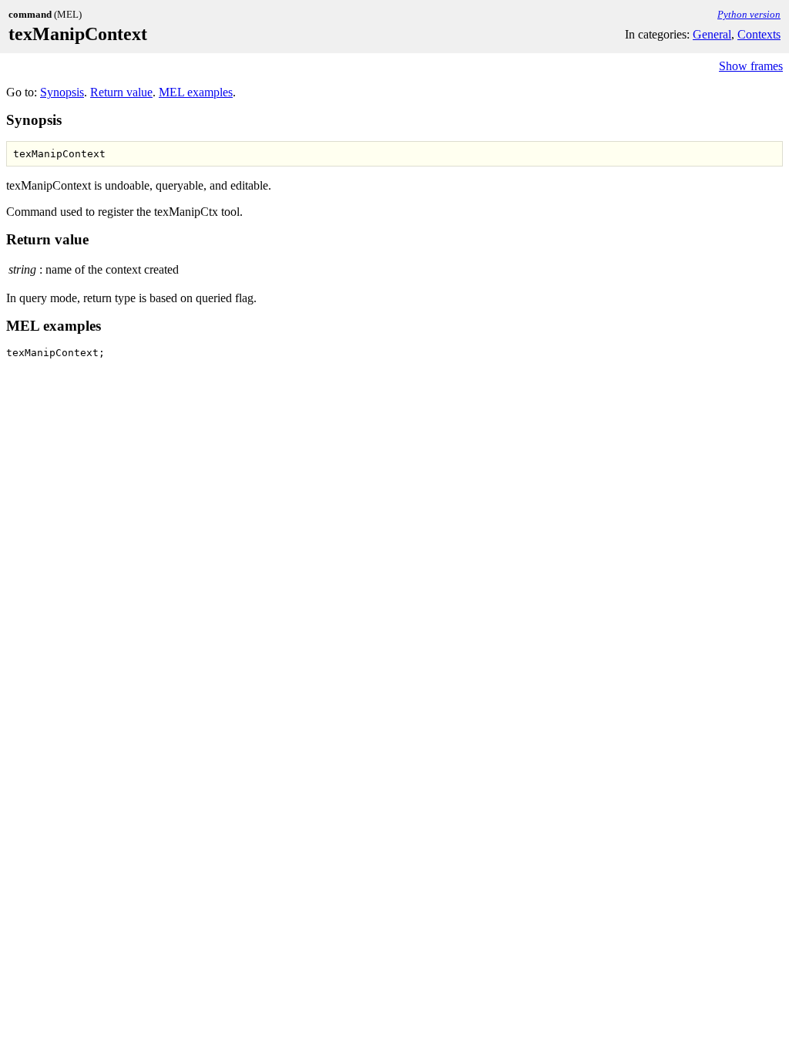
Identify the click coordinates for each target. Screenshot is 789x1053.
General (712, 34)
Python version (749, 14)
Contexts (759, 34)
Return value (121, 92)
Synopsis (62, 92)
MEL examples (196, 92)
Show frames (751, 65)
